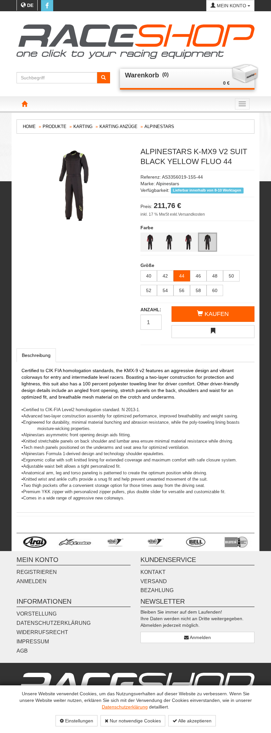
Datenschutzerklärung (125, 707)
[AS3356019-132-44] (188, 242)
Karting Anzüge (118, 126)
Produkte (54, 126)
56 (181, 290)
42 (165, 276)
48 (214, 276)
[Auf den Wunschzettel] (213, 331)
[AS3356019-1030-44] (150, 242)
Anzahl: (150, 309)
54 (165, 290)
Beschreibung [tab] (36, 355)
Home (29, 126)
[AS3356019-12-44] (169, 242)
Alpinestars (159, 126)
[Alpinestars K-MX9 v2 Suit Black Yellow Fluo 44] (73, 185)
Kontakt (153, 572)
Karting (83, 126)
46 (198, 276)
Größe (147, 265)
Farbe (146, 227)
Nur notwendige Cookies (134, 720)
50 (231, 276)
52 (148, 290)
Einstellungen (78, 720)
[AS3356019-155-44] (207, 242)
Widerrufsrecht (42, 632)
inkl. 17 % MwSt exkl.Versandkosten (172, 214)
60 (214, 290)
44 (181, 276)
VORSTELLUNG (37, 614)
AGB (22, 651)
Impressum (33, 641)
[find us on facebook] (47, 5)
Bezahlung (157, 590)
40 (148, 276)
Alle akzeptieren (194, 720)
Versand (153, 581)
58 (198, 290)
